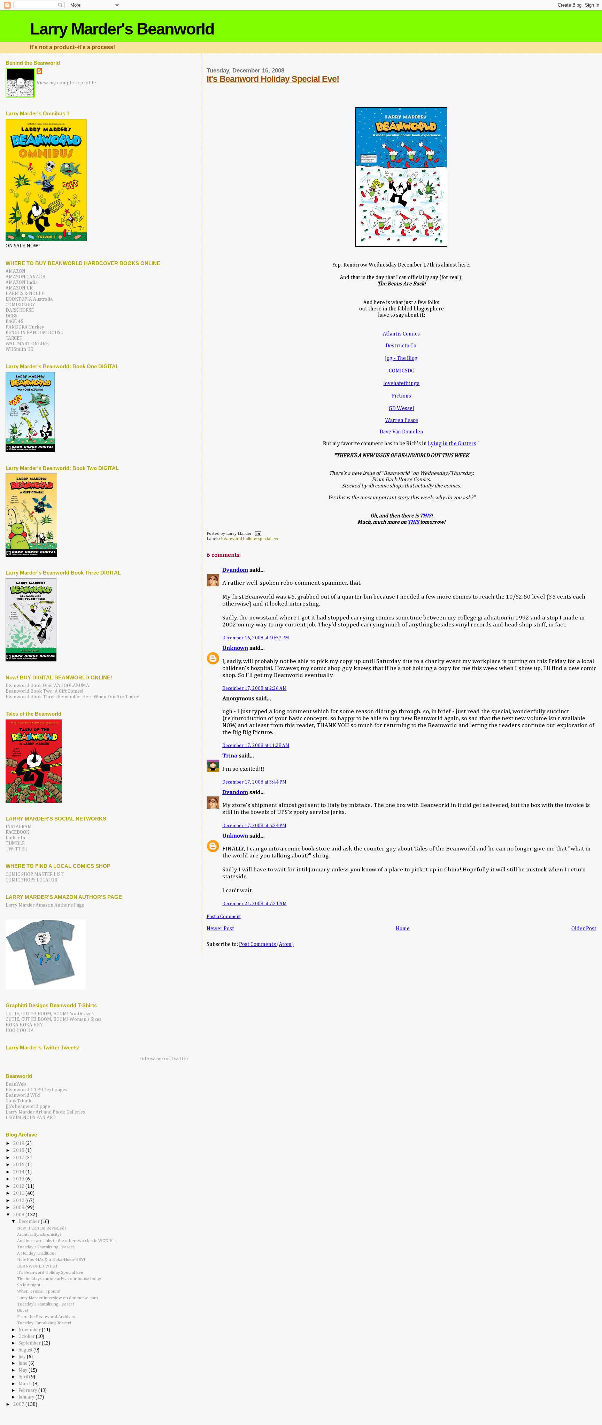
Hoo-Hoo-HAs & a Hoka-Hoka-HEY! (51, 1259)
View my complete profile (66, 82)
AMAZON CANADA (26, 277)
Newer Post (220, 928)
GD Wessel (401, 408)
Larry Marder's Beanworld (122, 29)
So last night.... (31, 1285)
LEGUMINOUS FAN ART (31, 1117)
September (30, 1343)
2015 (19, 1164)
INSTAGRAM (19, 826)
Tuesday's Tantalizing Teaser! (45, 1247)
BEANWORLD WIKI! (37, 1266)
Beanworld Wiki (23, 1095)
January (27, 1397)
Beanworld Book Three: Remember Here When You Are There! (73, 696)
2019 (19, 1143)
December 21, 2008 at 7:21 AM (254, 903)
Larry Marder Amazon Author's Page (45, 905)
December (29, 1221)
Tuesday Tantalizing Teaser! (44, 1323)
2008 (19, 1214)
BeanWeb (16, 1084)
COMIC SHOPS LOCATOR (31, 880)
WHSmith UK (19, 349)
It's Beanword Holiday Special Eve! (273, 79)
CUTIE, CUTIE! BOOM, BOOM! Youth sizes (50, 1013)
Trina (229, 756)
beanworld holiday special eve (250, 539)
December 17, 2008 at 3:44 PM (254, 782)
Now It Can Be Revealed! (41, 1228)
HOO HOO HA (20, 1030)
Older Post (583, 928)
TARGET (14, 338)
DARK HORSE (20, 310)
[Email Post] (257, 533)
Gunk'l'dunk (18, 1101)
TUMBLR (15, 843)
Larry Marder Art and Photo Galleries (45, 1112)
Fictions (401, 396)
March (25, 1384)
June (23, 1363)
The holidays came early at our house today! (59, 1279)
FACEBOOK (17, 832)
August (25, 1350)
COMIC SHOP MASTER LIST (35, 874)
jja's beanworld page (28, 1106)
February (28, 1390)
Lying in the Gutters (452, 443)
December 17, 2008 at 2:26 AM (254, 688)
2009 (19, 1207)
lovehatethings (401, 383)
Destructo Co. (401, 345)
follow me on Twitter (164, 1058)
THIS (425, 515)
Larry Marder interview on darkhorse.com (57, 1298)
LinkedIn (15, 837)
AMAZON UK (19, 288)
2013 (19, 1179)
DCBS (11, 316)
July (22, 1357)
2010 (19, 1200)
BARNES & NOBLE (25, 293)
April (23, 1377)
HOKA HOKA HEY (24, 1025)
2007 (19, 1404)
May (23, 1370)
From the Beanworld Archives (46, 1317)
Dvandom (235, 570)
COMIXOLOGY (20, 304)
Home (403, 928)
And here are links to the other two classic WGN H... (66, 1241)
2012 (19, 1186)
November (30, 1330)
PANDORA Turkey (25, 327)
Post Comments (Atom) (266, 944)
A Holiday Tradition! (36, 1253)
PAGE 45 (14, 321)
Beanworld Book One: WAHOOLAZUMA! (48, 685)
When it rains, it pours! (38, 1291)
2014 (19, 1172)
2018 (19, 1150)
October (27, 1336)
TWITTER (16, 849)
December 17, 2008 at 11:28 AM (256, 745)
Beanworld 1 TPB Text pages (36, 1089)
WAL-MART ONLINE (27, 343)
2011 (19, 1193)
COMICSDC (401, 370)
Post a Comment (224, 916)
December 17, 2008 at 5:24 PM (254, 825)
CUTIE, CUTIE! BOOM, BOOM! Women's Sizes (53, 1019)
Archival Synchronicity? (39, 1234)
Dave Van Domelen (401, 431)
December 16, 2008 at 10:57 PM (255, 638)
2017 (19, 1157)
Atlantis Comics (401, 334)
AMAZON (15, 271)
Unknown (235, 648)
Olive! (22, 1310)
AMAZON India (22, 282)
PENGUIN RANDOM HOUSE (34, 332)
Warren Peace (401, 420)
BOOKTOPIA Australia (29, 299)
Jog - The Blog (401, 358)
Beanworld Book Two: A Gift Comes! (45, 691)
